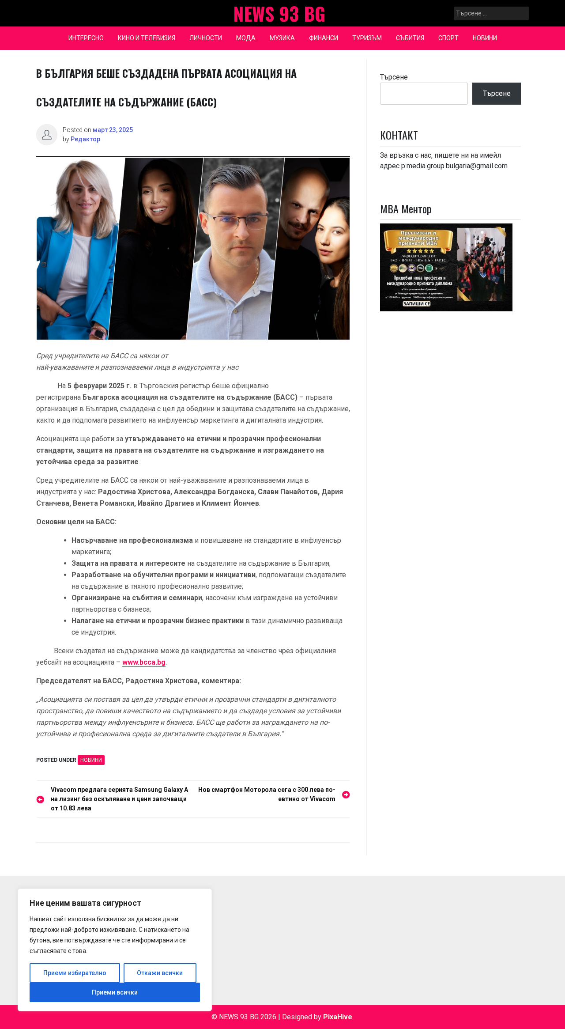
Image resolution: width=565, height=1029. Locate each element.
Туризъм (367, 38)
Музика (282, 38)
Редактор (85, 139)
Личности (205, 38)
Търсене (394, 77)
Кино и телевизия (146, 38)
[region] (115, 950)
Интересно (86, 38)
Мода (246, 38)
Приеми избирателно (74, 972)
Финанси (323, 38)
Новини (485, 38)
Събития (410, 38)
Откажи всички (160, 972)
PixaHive (337, 1017)
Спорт (448, 38)
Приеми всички (115, 992)
